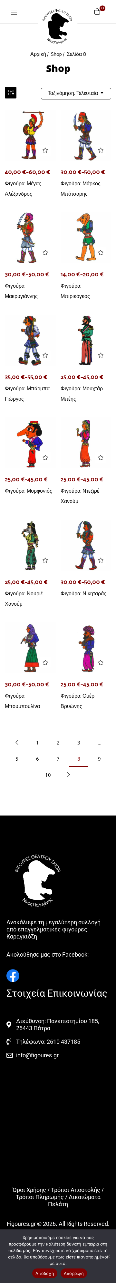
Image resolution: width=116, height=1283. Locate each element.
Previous (16, 742)
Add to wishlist (45, 150)
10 (48, 775)
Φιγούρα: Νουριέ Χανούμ (24, 598)
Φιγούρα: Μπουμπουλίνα (22, 701)
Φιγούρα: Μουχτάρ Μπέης (82, 393)
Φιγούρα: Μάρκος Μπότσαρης (81, 188)
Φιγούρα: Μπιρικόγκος (75, 291)
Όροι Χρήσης (29, 1189)
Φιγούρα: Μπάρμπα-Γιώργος (28, 393)
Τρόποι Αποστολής (75, 1189)
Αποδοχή (44, 1273)
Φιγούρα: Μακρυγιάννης (21, 291)
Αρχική (38, 54)
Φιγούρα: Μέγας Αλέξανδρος (23, 188)
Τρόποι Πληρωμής (40, 1197)
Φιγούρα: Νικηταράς (83, 593)
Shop (56, 54)
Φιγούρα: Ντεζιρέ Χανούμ (80, 496)
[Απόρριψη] (108, 1256)
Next (68, 775)
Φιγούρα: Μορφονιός (28, 491)
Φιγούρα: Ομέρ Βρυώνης (77, 701)
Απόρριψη (74, 1273)
